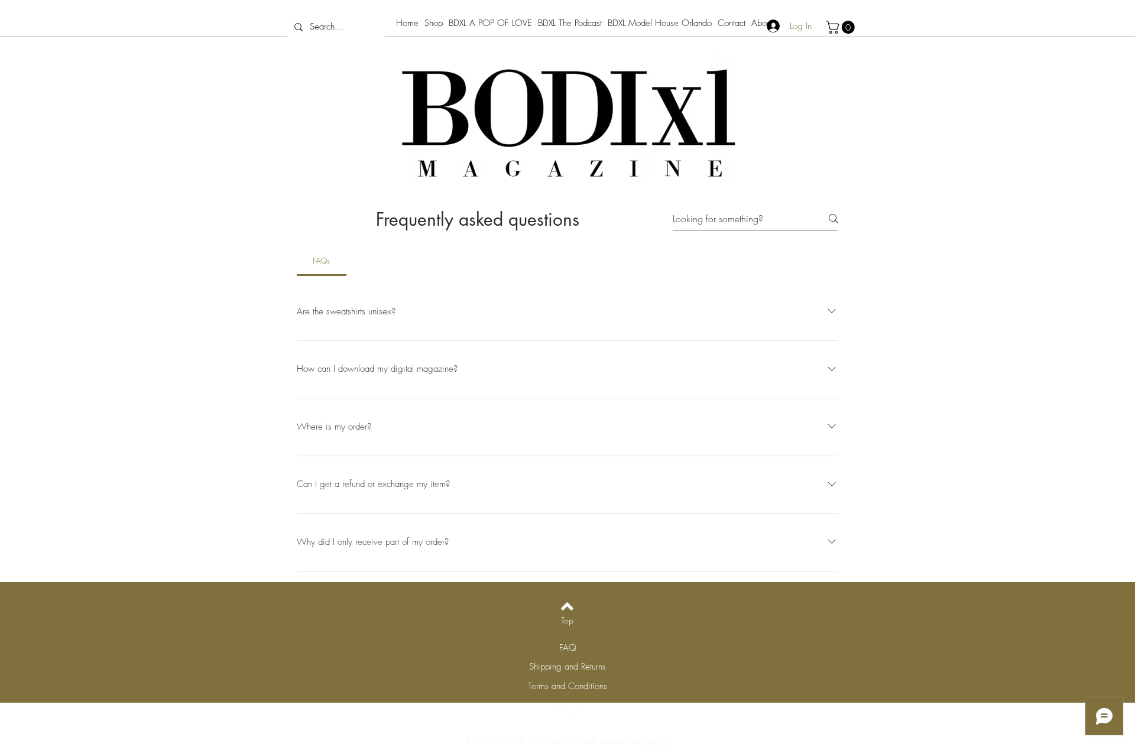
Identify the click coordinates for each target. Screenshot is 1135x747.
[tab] (321, 260)
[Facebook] (549, 711)
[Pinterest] (567, 711)
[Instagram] (586, 711)
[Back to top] (567, 606)
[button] (842, 27)
